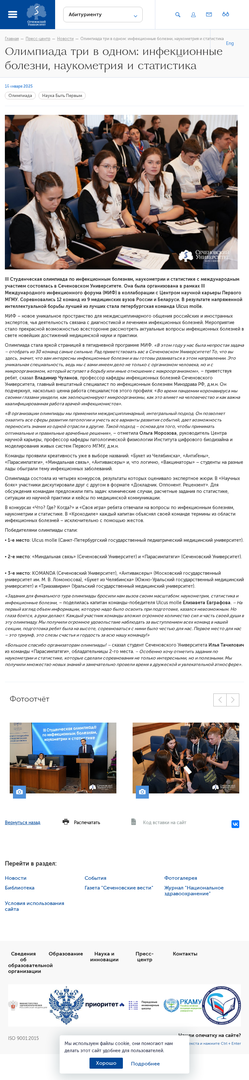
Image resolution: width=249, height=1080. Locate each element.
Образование (66, 954)
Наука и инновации (104, 957)
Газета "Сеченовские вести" (119, 888)
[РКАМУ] (182, 1005)
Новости (65, 39)
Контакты (185, 954)
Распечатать (87, 822)
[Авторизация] (193, 15)
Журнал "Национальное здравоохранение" (194, 891)
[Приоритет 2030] (105, 1005)
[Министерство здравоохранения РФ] (27, 1005)
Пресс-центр (38, 39)
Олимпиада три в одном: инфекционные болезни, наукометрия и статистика (152, 39)
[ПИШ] (143, 1005)
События (95, 878)
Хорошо (106, 1063)
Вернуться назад (22, 822)
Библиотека (19, 888)
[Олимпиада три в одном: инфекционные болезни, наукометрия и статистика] (63, 758)
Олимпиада (20, 95)
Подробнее (145, 1064)
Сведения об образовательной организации (30, 962)
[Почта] (209, 15)
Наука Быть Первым (62, 95)
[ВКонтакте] (235, 824)
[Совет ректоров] (221, 1005)
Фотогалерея (180, 878)
